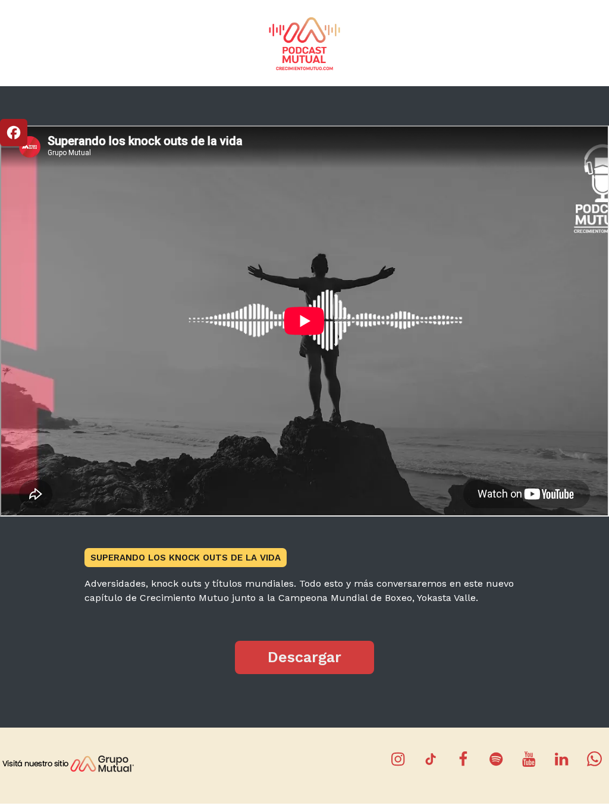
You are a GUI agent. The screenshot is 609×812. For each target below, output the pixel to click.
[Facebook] (13, 132)
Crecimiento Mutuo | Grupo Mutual (304, 43)
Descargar (304, 657)
